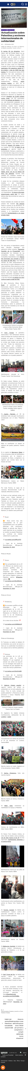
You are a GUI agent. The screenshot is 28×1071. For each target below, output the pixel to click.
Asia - (15, 1060)
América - (11, 1060)
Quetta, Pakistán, (10, 414)
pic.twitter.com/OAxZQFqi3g (13, 581)
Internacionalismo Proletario (7, 1011)
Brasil (2, 285)
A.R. (2, 44)
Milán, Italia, (8, 805)
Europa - (23, 1060)
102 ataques (20, 203)
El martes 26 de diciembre (10, 51)
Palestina (3, 1012)
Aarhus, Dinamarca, (10, 773)
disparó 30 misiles (14, 145)
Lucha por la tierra (18, 1011)
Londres (3, 717)
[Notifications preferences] (3, 1067)
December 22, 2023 (9, 632)
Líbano (3, 138)
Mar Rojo (13, 260)
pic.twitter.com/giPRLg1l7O (13, 539)
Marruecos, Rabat (17, 452)
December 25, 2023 (9, 547)
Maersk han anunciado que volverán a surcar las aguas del (12, 258)
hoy (10, 387)
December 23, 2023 (9, 588)
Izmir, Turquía (9, 332)
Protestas (8, 1012)
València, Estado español (12, 685)
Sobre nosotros (19, 1055)
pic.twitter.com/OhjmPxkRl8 (13, 671)
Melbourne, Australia (9, 946)
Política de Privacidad (7, 1055)
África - (19, 1060)
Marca (24, 1052)
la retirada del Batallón (13, 100)
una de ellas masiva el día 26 (10, 838)
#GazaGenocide (11, 994)
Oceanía (3, 1062)
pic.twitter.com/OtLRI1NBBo (11, 996)
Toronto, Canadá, (9, 910)
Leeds (9, 717)
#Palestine (19, 577)
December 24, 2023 (9, 679)
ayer (2, 387)
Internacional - (4, 1060)
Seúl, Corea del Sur (9, 974)
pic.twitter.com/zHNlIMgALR (13, 624)
